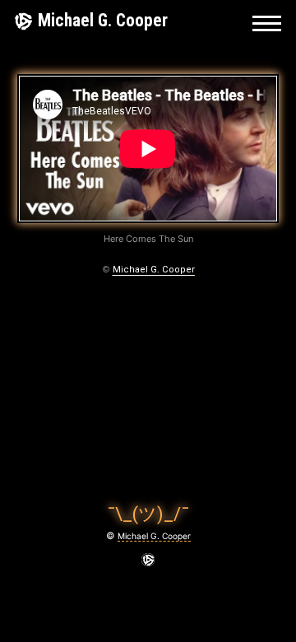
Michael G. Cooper (103, 20)
